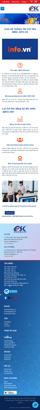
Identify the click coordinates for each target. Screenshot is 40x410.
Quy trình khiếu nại (10, 281)
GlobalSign (7, 322)
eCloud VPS (7, 355)
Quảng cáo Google (10, 385)
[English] (35, 1)
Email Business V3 (10, 311)
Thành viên (15, 2)
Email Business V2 (10, 309)
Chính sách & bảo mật (11, 398)
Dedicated (7, 359)
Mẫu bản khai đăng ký (11, 273)
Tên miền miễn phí (10, 267)
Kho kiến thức (8, 373)
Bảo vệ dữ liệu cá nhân (28, 398)
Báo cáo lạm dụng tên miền (13, 285)
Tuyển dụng (7, 369)
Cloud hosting (8, 341)
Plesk (5, 381)
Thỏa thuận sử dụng (21, 400)
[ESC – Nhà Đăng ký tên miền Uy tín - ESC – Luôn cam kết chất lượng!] (33, 8)
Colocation (7, 357)
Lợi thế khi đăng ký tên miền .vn (15, 275)
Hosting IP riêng (9, 347)
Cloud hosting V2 (9, 343)
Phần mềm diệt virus (10, 387)
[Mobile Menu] (2, 8)
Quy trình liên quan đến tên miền (15, 279)
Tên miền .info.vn (10, 271)
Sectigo (6, 324)
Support (24, 2)
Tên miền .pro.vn (9, 269)
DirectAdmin (8, 383)
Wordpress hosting (10, 345)
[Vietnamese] (31, 1)
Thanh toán (7, 371)
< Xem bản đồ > (9, 243)
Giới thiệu (6, 2)
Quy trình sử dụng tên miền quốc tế (16, 283)
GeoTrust (7, 326)
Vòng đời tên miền (10, 277)
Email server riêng (9, 313)
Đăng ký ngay (10, 213)
